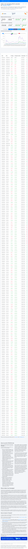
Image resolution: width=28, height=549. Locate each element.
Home (23, 3)
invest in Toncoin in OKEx (23, 517)
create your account (5, 521)
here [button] (15, 9)
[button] (1, 1)
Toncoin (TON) (6, 5)
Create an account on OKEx (6, 519)
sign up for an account (21, 519)
